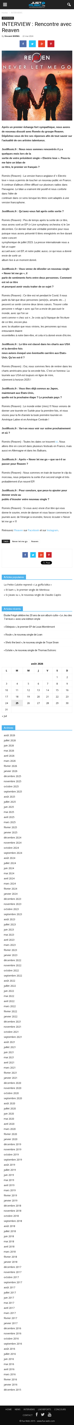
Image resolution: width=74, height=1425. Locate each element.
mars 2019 (10, 1190)
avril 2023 (9, 939)
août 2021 (9, 1042)
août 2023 (9, 919)
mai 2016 (9, 1364)
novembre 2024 (12, 842)
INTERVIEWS (8, 18)
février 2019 (10, 1195)
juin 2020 (9, 1113)
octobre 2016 (11, 1338)
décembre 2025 (12, 776)
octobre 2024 (11, 847)
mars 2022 (10, 1006)
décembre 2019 (12, 1144)
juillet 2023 (10, 924)
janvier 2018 (10, 1261)
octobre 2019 (11, 1154)
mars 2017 (10, 1313)
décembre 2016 (12, 1328)
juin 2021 (9, 1052)
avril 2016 (9, 1369)
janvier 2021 (10, 1077)
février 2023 (10, 950)
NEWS (17, 1409)
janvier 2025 (10, 832)
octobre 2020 (11, 1093)
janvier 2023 (10, 955)
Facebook (33, 530)
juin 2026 (9, 745)
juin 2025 (9, 806)
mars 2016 (10, 1374)
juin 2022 (9, 990)
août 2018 (9, 1226)
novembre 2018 (12, 1210)
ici (56, 441)
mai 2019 (9, 1180)
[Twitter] (43, 1415)
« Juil (4, 716)
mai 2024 (9, 873)
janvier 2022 (10, 1016)
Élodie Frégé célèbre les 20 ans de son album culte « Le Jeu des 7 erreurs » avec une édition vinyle (38, 617)
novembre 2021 (12, 1026)
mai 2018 (9, 1241)
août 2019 (9, 1164)
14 (47, 690)
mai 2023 (9, 934)
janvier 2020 (10, 1139)
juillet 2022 (10, 985)
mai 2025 (9, 812)
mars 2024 (10, 883)
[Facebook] (37, 1415)
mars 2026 (10, 760)
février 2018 (10, 1256)
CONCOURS (60, 1409)
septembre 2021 (13, 1037)
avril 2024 (9, 878)
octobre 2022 (11, 970)
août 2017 (9, 1287)
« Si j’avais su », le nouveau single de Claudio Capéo (32, 594)
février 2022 (10, 1011)
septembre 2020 (13, 1098)
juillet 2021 (10, 1047)
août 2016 (9, 1348)
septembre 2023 (13, 914)
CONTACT (28, 1415)
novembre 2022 (12, 965)
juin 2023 (9, 929)
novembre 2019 (12, 1149)
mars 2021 (10, 1067)
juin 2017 (9, 1297)
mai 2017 (9, 1302)
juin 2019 (9, 1175)
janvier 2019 (10, 1200)
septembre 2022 (13, 975)
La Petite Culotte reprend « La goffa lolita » (28, 584)
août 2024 (9, 858)
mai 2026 (9, 750)
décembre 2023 (12, 898)
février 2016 (10, 1379)
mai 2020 (9, 1118)
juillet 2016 (10, 1353)
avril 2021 (9, 1062)
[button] (69, 4)
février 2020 (10, 1134)
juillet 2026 (10, 740)
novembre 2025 (12, 781)
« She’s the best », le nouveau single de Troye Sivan (31, 642)
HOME (9, 1409)
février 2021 (10, 1072)
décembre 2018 (12, 1205)
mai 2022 (9, 996)
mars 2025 (10, 822)
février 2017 (10, 1318)
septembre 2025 (13, 791)
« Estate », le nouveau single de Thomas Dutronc (30, 650)
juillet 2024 (10, 863)
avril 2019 (9, 1185)
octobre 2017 (11, 1277)
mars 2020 (10, 1129)
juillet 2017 (10, 1292)
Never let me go (20, 541)
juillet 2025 (10, 801)
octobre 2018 (11, 1215)
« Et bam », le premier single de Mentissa (26, 589)
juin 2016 (9, 1359)
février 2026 (10, 766)
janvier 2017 (10, 1323)
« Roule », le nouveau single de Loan (23, 634)
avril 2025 (9, 817)
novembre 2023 (12, 904)
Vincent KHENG (12, 36)
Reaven (18, 530)
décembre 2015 (12, 1389)
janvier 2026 (10, 771)
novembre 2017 (12, 1272)
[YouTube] (49, 1415)
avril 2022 (9, 1001)
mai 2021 (9, 1057)
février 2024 (10, 888)
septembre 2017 (13, 1282)
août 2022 (9, 980)
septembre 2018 (13, 1221)
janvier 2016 (10, 1384)
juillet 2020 (10, 1108)
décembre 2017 (12, 1267)
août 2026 (9, 735)
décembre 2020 (12, 1083)
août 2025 (9, 796)
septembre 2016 (13, 1343)
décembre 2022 (12, 960)
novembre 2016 (12, 1333)
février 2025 (10, 827)
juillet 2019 (10, 1169)
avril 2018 (9, 1246)
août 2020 (9, 1103)
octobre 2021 (11, 1031)
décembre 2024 (12, 837)
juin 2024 (9, 868)
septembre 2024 (13, 852)
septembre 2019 (13, 1159)
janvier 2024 (10, 893)
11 (17, 690)
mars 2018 (10, 1251)
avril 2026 (9, 755)
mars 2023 (10, 944)
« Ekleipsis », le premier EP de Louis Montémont (29, 626)
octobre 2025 (11, 786)
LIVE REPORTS (44, 1409)
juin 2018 (9, 1236)
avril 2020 (9, 1123)
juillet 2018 (10, 1231)
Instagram (52, 530)
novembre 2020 (12, 1088)
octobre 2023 (11, 909)
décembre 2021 (12, 1021)
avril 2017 (9, 1307)
